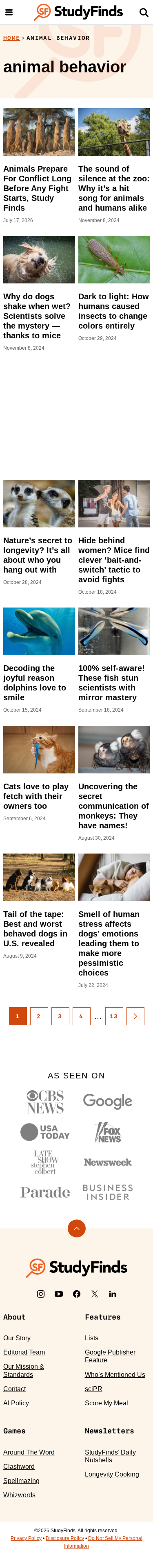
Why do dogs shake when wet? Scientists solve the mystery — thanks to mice (37, 316)
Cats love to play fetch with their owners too (36, 796)
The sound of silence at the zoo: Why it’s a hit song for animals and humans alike (114, 188)
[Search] (144, 12)
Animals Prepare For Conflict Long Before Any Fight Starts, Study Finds (37, 188)
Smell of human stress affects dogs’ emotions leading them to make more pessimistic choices (109, 943)
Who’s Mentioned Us (115, 1374)
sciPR (93, 1388)
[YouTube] (59, 1294)
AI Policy (16, 1403)
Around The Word (29, 1452)
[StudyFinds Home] (78, 12)
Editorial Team (24, 1352)
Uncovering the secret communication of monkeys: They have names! (113, 806)
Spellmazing (21, 1480)
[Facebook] (77, 1294)
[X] (95, 1294)
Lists (91, 1338)
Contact (14, 1388)
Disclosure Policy (65, 1538)
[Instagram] (41, 1294)
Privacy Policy (26, 1538)
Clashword (19, 1466)
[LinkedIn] (113, 1294)
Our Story (17, 1338)
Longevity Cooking (112, 1474)
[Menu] (9, 12)
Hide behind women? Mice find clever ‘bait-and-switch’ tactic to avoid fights (114, 560)
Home (11, 38)
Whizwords (19, 1495)
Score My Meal (106, 1403)
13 (114, 1016)
